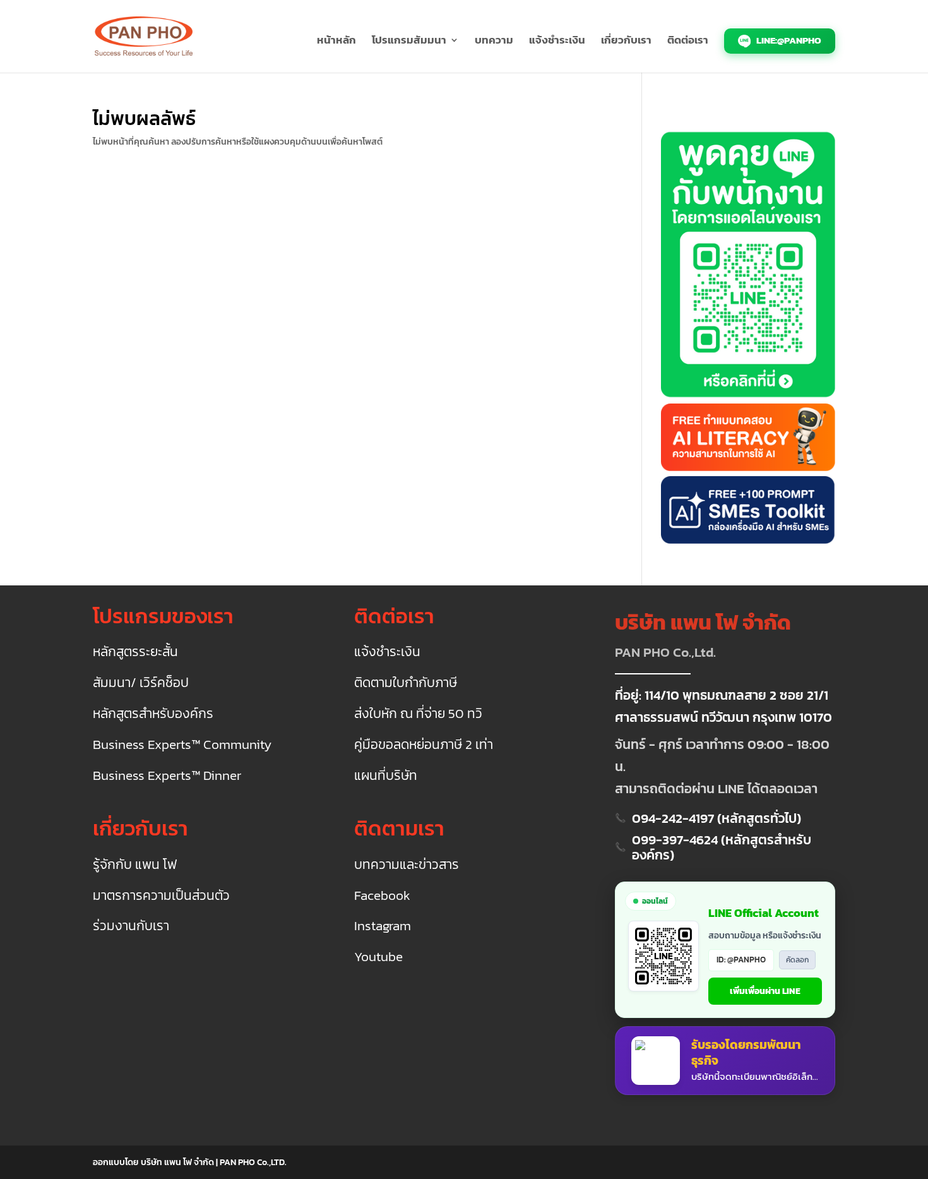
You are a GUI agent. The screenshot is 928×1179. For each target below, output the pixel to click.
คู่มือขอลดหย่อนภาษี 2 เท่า (423, 745)
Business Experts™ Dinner (167, 776)
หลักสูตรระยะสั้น (135, 652)
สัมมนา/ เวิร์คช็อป (141, 683)
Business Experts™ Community (182, 745)
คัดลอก (797, 960)
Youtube (378, 957)
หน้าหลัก (336, 41)
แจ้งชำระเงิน (557, 41)
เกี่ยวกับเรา (626, 41)
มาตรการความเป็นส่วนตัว (161, 896)
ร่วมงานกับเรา (131, 926)
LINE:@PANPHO (787, 40)
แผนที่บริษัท (385, 776)
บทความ (494, 41)
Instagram (382, 926)
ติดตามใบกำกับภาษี (405, 683)
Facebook (382, 896)
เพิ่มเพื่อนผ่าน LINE (765, 991)
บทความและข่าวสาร (406, 865)
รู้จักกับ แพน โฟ (135, 865)
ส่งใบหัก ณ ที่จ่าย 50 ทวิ (418, 714)
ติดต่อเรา (687, 41)
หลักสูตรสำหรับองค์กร (153, 714)
